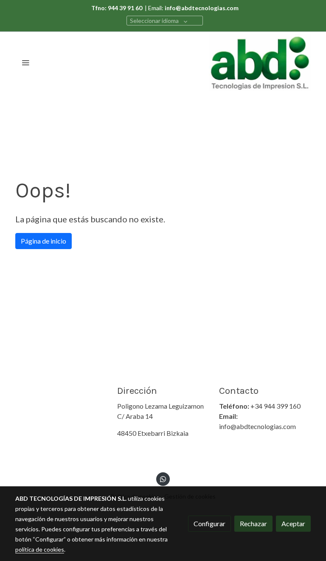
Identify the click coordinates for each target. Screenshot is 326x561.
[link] (260, 62)
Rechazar (253, 523)
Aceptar (293, 523)
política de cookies (39, 549)
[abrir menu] (25, 62)
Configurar (209, 523)
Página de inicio (43, 241)
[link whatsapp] (163, 478)
